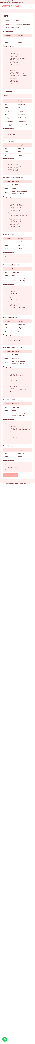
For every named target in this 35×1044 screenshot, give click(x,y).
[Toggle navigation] (32, 6)
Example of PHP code (11, 475)
